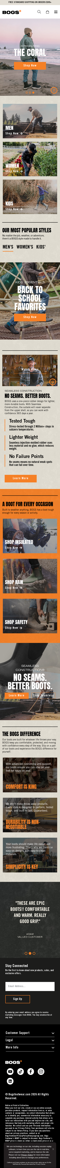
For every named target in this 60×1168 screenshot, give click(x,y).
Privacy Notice (27, 1155)
